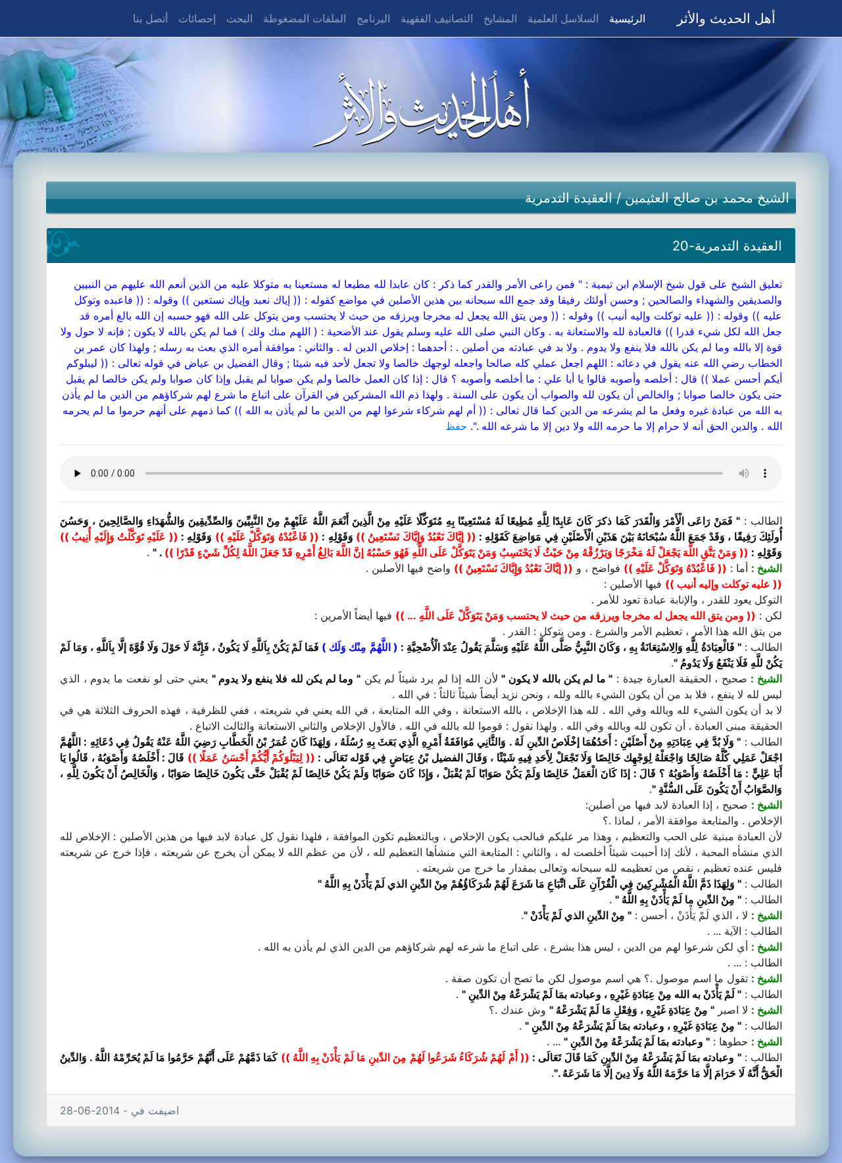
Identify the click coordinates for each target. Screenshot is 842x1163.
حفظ (456, 426)
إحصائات (197, 18)
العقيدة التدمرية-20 (727, 246)
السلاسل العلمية (563, 18)
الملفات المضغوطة (304, 18)
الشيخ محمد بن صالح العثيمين (707, 198)
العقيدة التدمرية (568, 198)
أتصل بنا (150, 18)
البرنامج (373, 18)
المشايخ (500, 18)
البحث (239, 18)
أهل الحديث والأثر (726, 18)
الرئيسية (624, 18)
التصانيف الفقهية (437, 18)
